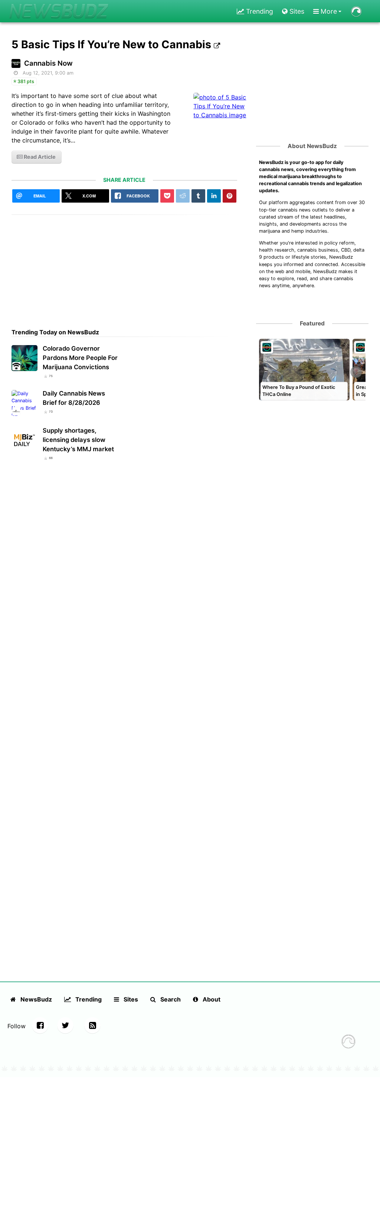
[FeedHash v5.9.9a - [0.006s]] (348, 1042)
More (328, 11)
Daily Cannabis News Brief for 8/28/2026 (74, 398)
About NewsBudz (312, 146)
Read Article (39, 157)
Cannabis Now (48, 63)
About (210, 999)
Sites (296, 11)
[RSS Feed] (92, 1025)
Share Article (124, 180)
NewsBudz (35, 999)
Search (170, 999)
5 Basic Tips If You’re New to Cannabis (113, 44)
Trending (258, 11)
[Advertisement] (125, 267)
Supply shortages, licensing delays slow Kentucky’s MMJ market (78, 440)
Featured (312, 323)
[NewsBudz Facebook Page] (40, 1025)
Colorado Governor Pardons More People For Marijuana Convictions (80, 358)
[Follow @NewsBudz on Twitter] (65, 1025)
